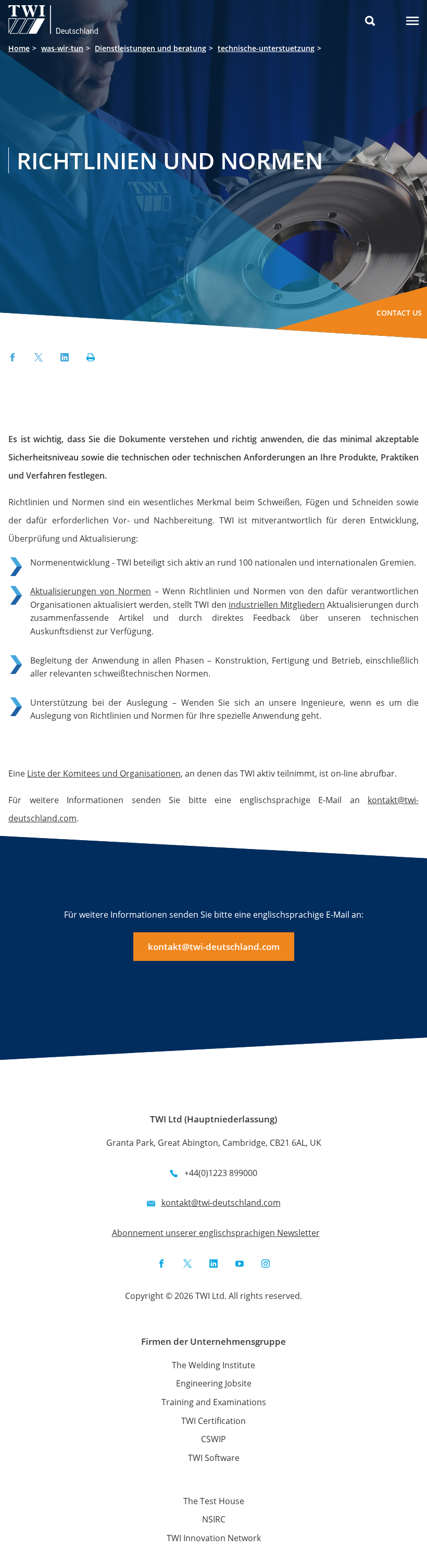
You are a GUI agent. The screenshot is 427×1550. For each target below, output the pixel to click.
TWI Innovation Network (214, 1538)
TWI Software (214, 1458)
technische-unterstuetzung (266, 48)
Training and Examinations (213, 1402)
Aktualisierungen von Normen (90, 591)
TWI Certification (213, 1421)
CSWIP (213, 1439)
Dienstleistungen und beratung (150, 48)
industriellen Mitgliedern (277, 604)
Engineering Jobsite (214, 1383)
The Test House (213, 1501)
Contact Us (399, 313)
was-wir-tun (62, 48)
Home (19, 48)
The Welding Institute (213, 1365)
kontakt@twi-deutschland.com (214, 947)
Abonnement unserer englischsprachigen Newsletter (216, 1233)
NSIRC (213, 1519)
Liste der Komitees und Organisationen (104, 773)
